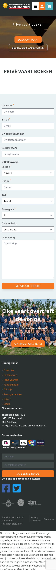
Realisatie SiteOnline (12, 523)
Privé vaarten (11, 379)
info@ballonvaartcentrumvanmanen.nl (24, 425)
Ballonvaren (10, 375)
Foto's (6, 399)
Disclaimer (49, 519)
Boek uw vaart (28, 39)
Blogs (6, 404)
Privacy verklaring (36, 519)
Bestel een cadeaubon (28, 47)
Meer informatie (26, 569)
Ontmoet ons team (28, 343)
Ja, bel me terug (28, 473)
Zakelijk (7, 389)
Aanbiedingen (11, 384)
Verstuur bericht (28, 286)
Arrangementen (12, 394)
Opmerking (8, 237)
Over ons (8, 370)
